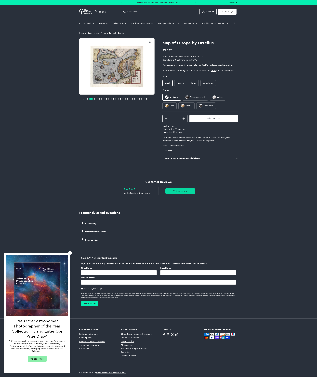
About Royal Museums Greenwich (136, 334)
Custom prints (93, 33)
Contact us (84, 349)
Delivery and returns (88, 334)
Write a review (180, 191)
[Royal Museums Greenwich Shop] (92, 12)
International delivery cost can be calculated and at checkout (198, 70)
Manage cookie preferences (134, 349)
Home (81, 33)
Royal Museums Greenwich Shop (111, 372)
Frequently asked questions (92, 341)
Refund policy (85, 338)
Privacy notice (127, 341)
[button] (227, 12)
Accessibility (126, 352)
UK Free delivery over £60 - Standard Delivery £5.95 (158, 2)
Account (210, 12)
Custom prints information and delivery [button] (181, 158)
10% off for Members (130, 338)
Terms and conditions (89, 345)
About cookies (127, 345)
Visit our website (128, 356)
